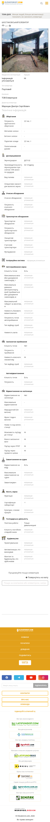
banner (25, 599)
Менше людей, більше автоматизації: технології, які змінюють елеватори (28, 15)
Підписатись (41, 685)
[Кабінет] (25, 667)
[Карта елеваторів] (25, 662)
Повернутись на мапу (37, 577)
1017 (6, 26)
